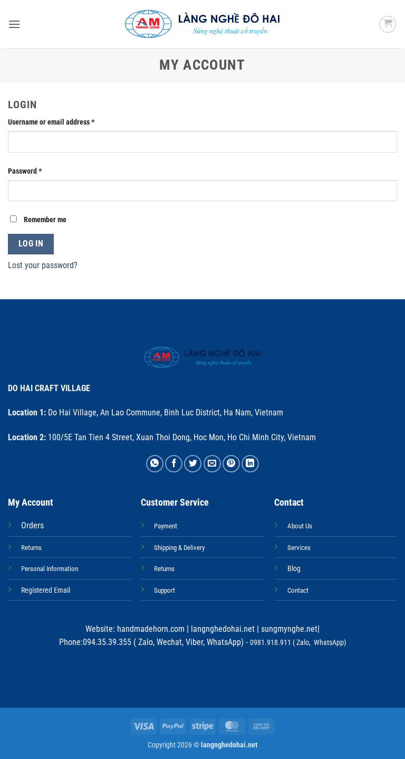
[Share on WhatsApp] (154, 463)
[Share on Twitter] (192, 463)
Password (38, 171)
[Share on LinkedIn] (250, 463)
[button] (14, 24)
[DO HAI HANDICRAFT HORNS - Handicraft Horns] (203, 24)
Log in (31, 244)
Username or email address (64, 122)
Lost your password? (43, 265)
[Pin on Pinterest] (231, 463)
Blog (294, 568)
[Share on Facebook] (173, 463)
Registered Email (45, 590)
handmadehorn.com (150, 629)
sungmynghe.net (288, 629)
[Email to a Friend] (212, 463)
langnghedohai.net (223, 629)
